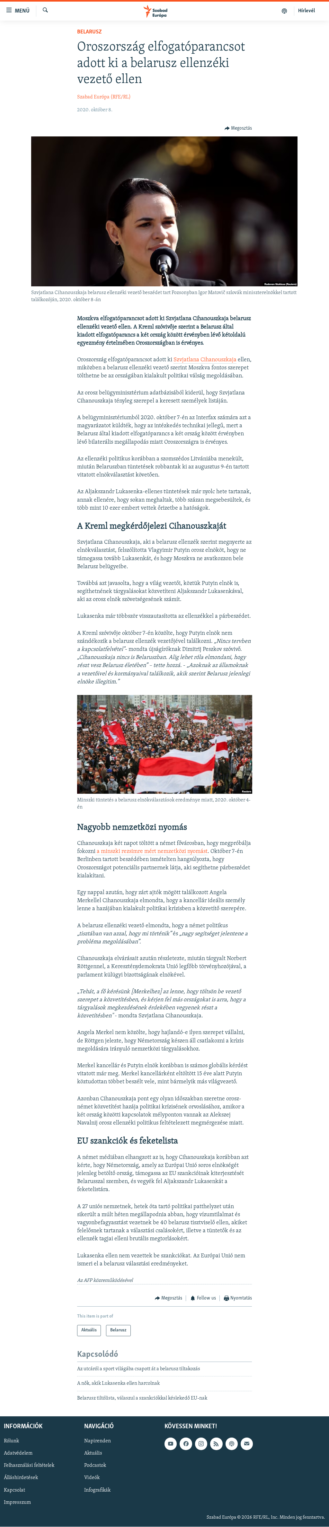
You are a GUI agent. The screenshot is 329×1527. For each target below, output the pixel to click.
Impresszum (17, 1502)
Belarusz (89, 32)
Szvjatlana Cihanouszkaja (204, 360)
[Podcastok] (284, 10)
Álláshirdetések (21, 1477)
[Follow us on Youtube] (170, 1444)
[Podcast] (232, 1444)
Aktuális (93, 1453)
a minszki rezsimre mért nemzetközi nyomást (151, 852)
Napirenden (97, 1441)
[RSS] (216, 1444)
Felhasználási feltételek (29, 1465)
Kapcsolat (14, 1490)
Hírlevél (306, 11)
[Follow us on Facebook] (186, 1444)
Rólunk (11, 1441)
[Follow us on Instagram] (201, 1444)
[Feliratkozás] (247, 1444)
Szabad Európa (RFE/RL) (104, 97)
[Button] (238, 128)
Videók (92, 1477)
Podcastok (95, 1465)
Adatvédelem (18, 1453)
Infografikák (97, 1490)
